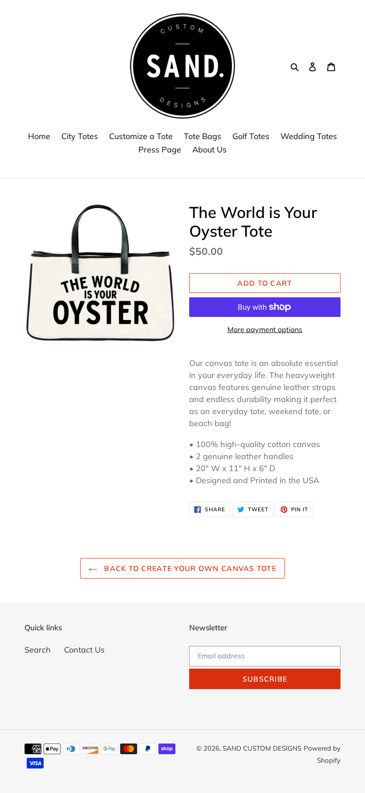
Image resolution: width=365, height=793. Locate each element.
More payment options (264, 329)
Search (37, 650)
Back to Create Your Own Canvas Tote (189, 568)
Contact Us (84, 650)
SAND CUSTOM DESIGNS (262, 748)
